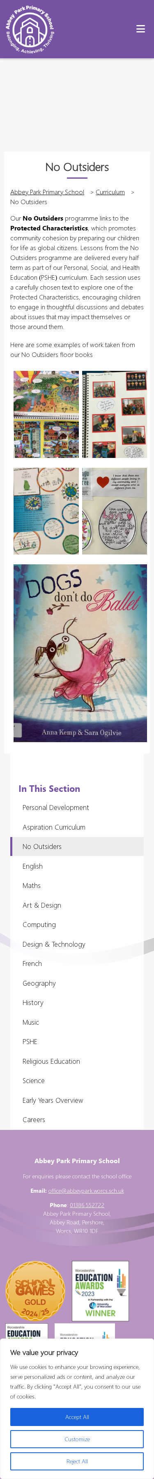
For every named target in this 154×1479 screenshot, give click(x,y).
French (32, 963)
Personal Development (56, 807)
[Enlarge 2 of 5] (133, 385)
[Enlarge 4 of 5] (133, 482)
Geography (39, 983)
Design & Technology (54, 944)
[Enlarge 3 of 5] (65, 482)
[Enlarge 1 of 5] (65, 385)
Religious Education (51, 1061)
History (33, 1002)
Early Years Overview (53, 1100)
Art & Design (42, 905)
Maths (32, 885)
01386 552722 (87, 1205)
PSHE (30, 1041)
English (33, 866)
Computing (39, 924)
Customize (77, 1439)
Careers (34, 1119)
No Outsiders (42, 846)
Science (34, 1080)
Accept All (77, 1417)
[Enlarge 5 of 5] (133, 578)
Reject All (77, 1461)
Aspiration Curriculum (54, 827)
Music (31, 1022)
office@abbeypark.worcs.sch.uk (86, 1190)
